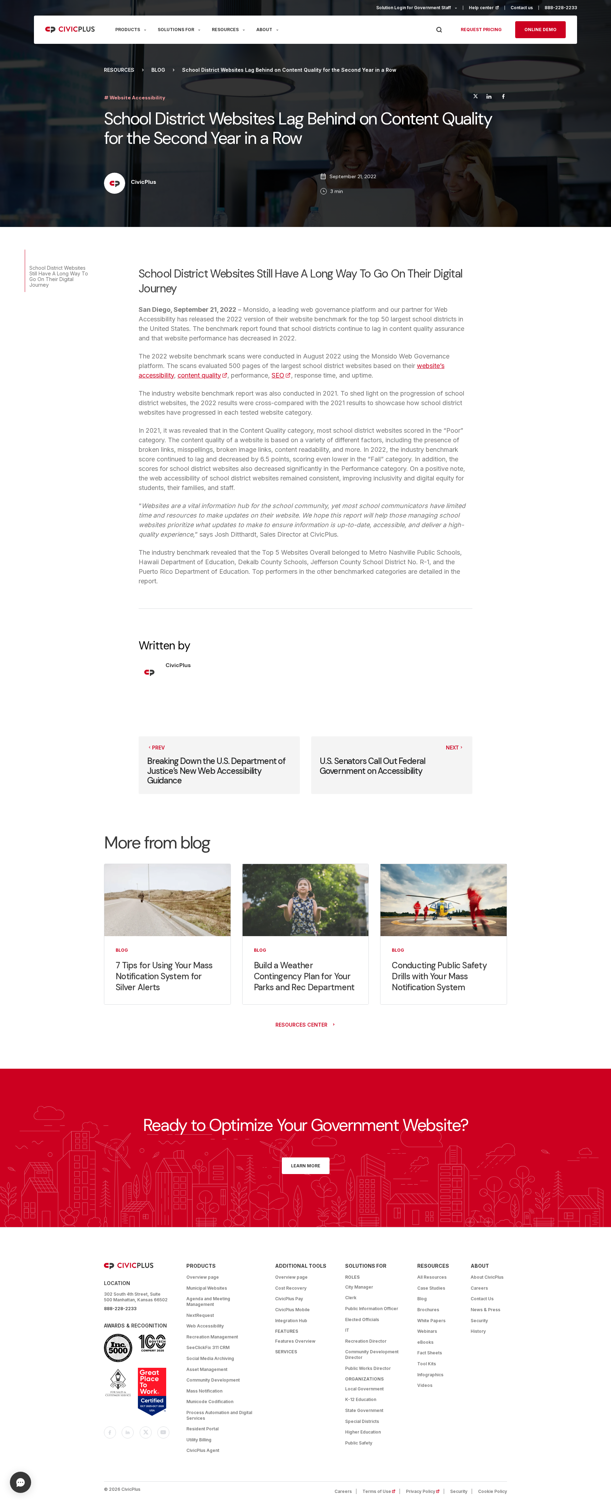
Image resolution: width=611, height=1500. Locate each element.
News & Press (485, 1309)
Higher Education (363, 1432)
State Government (364, 1410)
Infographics (430, 1374)
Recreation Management (212, 1337)
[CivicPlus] (114, 184)
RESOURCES (225, 29)
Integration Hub (291, 1320)
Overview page (202, 1277)
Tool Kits (426, 1363)
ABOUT (264, 29)
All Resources (432, 1277)
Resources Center (301, 1025)
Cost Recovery (291, 1288)
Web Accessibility (205, 1326)
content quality (202, 375)
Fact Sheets (429, 1352)
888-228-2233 (561, 8)
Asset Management (206, 1369)
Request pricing (481, 29)
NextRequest (200, 1315)
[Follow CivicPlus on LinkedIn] (128, 1432)
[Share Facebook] (503, 97)
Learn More (305, 1165)
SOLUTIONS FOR (176, 29)
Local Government (364, 1388)
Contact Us (482, 1298)
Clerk (350, 1297)
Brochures (428, 1309)
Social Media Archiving (210, 1358)
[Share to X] (475, 97)
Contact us (522, 8)
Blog (158, 70)
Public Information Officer (371, 1308)
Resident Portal (202, 1428)
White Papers (431, 1320)
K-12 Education (360, 1399)
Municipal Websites (206, 1288)
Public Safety (358, 1443)
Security (479, 1320)
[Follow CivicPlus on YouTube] (163, 1432)
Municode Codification (209, 1401)
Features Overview (295, 1341)
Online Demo (540, 29)
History (478, 1331)
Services (286, 1351)
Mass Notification (204, 1391)
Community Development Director (371, 1354)
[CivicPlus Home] (70, 30)
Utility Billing (198, 1439)
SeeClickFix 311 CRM (207, 1347)
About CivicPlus (487, 1277)
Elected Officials (362, 1319)
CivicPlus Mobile (292, 1309)
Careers (479, 1288)
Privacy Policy (425, 1491)
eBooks (425, 1342)
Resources (119, 70)
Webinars (427, 1331)
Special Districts (362, 1421)
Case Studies (431, 1288)
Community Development (213, 1380)
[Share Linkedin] (488, 97)
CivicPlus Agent (202, 1450)
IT (347, 1330)
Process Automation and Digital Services (219, 1415)
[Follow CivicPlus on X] (146, 1432)
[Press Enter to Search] (439, 30)
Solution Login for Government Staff (413, 8)
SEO (281, 375)
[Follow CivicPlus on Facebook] (110, 1432)
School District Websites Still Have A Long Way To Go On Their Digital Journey (58, 276)
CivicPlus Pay (289, 1298)
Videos (424, 1385)
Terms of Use (381, 1491)
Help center (487, 8)
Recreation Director (365, 1341)
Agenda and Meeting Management (208, 1301)
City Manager (359, 1287)
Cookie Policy (492, 1491)
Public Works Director (368, 1368)
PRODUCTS (127, 29)
